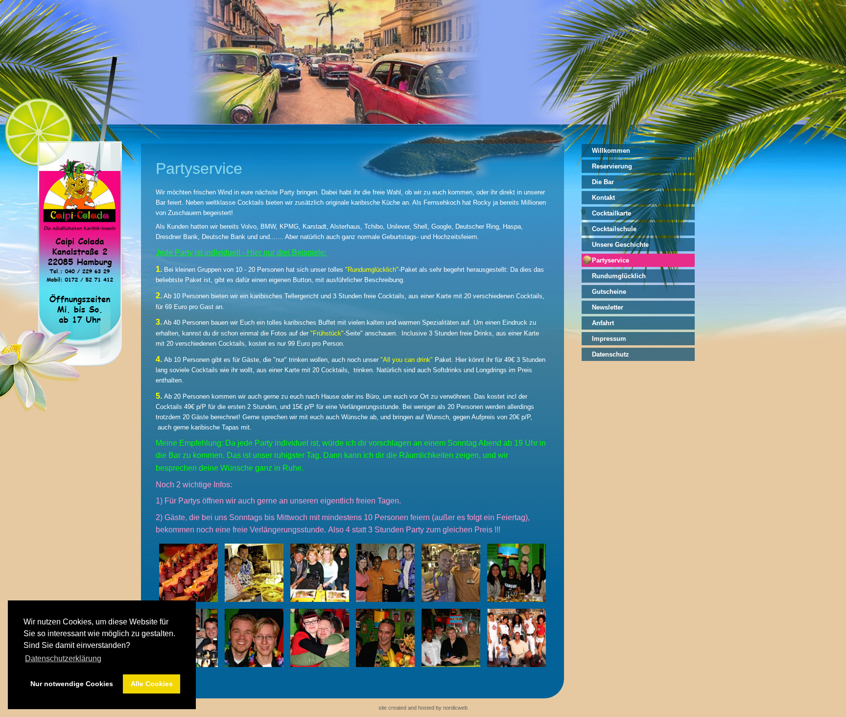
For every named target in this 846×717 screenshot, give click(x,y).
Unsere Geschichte (620, 244)
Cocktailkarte (611, 213)
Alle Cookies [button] (152, 684)
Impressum (609, 338)
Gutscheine (609, 291)
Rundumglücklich (619, 276)
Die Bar (603, 182)
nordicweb (455, 708)
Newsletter (607, 307)
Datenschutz (610, 354)
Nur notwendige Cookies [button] (71, 684)
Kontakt (603, 197)
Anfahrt (603, 323)
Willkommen (611, 150)
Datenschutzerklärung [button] (63, 658)
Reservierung (612, 166)
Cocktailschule (614, 229)
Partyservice (610, 260)
